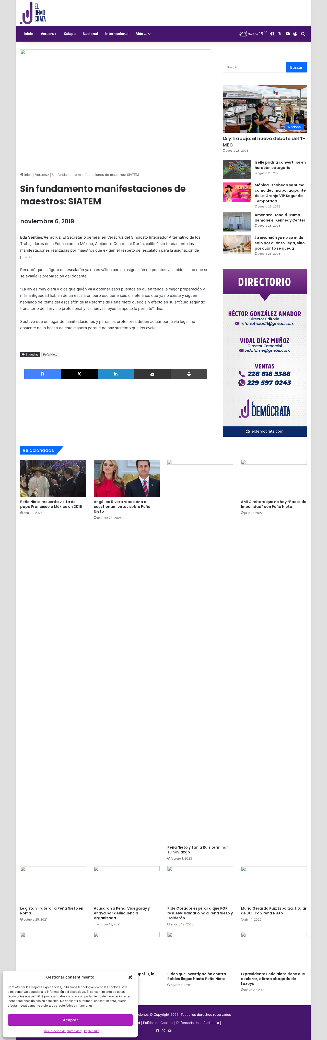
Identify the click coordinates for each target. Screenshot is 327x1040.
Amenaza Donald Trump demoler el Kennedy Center (280, 217)
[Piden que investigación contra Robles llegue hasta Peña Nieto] (200, 950)
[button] (130, 977)
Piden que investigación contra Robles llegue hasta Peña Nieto (196, 976)
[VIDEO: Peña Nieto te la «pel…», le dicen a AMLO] (127, 950)
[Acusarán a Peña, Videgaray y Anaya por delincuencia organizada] (127, 884)
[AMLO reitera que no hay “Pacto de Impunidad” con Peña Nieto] (274, 478)
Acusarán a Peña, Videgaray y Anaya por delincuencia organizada (122, 913)
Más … (141, 33)
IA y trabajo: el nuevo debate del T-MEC (264, 141)
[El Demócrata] (33, 13)
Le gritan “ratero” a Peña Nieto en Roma (51, 911)
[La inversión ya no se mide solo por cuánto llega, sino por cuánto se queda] (237, 244)
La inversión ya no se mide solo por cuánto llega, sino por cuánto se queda (280, 243)
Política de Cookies (158, 1023)
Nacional (90, 33)
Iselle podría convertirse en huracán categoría (280, 165)
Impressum (91, 1031)
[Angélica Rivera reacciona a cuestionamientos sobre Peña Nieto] (127, 478)
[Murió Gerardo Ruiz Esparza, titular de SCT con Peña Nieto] (274, 884)
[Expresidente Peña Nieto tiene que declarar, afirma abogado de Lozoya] (274, 950)
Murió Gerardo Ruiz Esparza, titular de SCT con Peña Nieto (274, 911)
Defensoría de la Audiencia (197, 1023)
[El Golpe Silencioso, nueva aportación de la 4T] (53, 950)
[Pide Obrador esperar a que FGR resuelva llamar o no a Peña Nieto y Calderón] (200, 884)
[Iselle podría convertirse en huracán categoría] (237, 169)
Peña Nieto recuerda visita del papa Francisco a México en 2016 (51, 504)
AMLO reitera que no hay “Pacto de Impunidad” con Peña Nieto (273, 504)
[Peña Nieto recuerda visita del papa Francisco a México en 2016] (53, 478)
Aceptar (70, 1020)
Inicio (28, 33)
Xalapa (70, 33)
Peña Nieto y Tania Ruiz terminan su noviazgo (198, 850)
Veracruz (48, 33)
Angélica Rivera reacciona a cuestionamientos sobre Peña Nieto (122, 506)
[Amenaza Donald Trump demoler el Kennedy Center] (237, 221)
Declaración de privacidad (62, 1031)
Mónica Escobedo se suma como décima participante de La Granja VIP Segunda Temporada (280, 193)
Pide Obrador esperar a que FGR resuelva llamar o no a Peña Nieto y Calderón (200, 913)
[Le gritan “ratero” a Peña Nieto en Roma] (53, 884)
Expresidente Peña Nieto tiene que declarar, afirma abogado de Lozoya (273, 978)
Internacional (117, 33)
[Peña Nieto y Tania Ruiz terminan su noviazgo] (200, 651)
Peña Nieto (50, 354)
